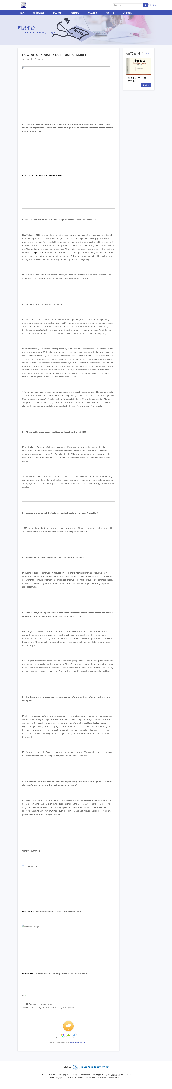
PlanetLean (29, 32)
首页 (22, 12)
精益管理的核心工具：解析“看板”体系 (138, 79)
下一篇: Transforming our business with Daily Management (48, 1007)
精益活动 (75, 12)
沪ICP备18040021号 (115, 1077)
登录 (154, 5)
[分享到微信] (62, 1035)
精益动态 (57, 12)
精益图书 (92, 12)
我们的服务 (38, 12)
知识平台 (110, 12)
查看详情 (146, 85)
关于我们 (127, 12)
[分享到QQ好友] (74, 1035)
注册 (149, 5)
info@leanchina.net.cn (79, 1042)
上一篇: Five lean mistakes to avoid (37, 1004)
